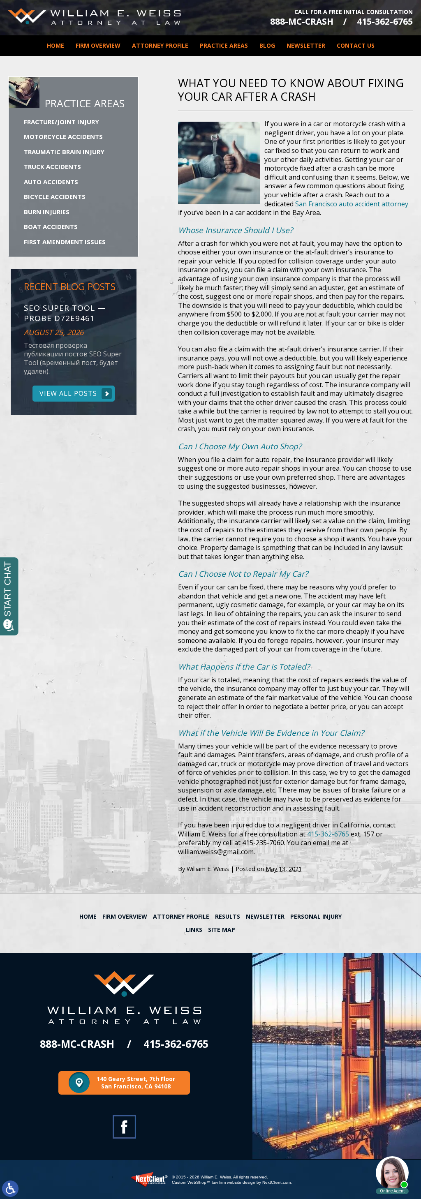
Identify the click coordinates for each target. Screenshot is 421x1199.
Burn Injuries (46, 212)
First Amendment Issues (65, 242)
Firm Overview (98, 45)
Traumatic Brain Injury (64, 152)
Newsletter (306, 45)
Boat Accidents (51, 226)
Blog (267, 45)
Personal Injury (316, 916)
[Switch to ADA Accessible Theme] (10, 1189)
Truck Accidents (52, 166)
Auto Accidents (51, 182)
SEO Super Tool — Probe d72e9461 (65, 313)
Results (227, 916)
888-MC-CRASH (301, 21)
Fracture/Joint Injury (61, 122)
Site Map (221, 929)
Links (194, 929)
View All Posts (68, 393)
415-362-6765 (385, 21)
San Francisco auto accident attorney (351, 203)
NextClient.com (276, 1182)
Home (55, 45)
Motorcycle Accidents (63, 136)
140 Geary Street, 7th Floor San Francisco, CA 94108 (136, 1082)
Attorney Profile (160, 45)
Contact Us (356, 45)
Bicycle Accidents (55, 196)
